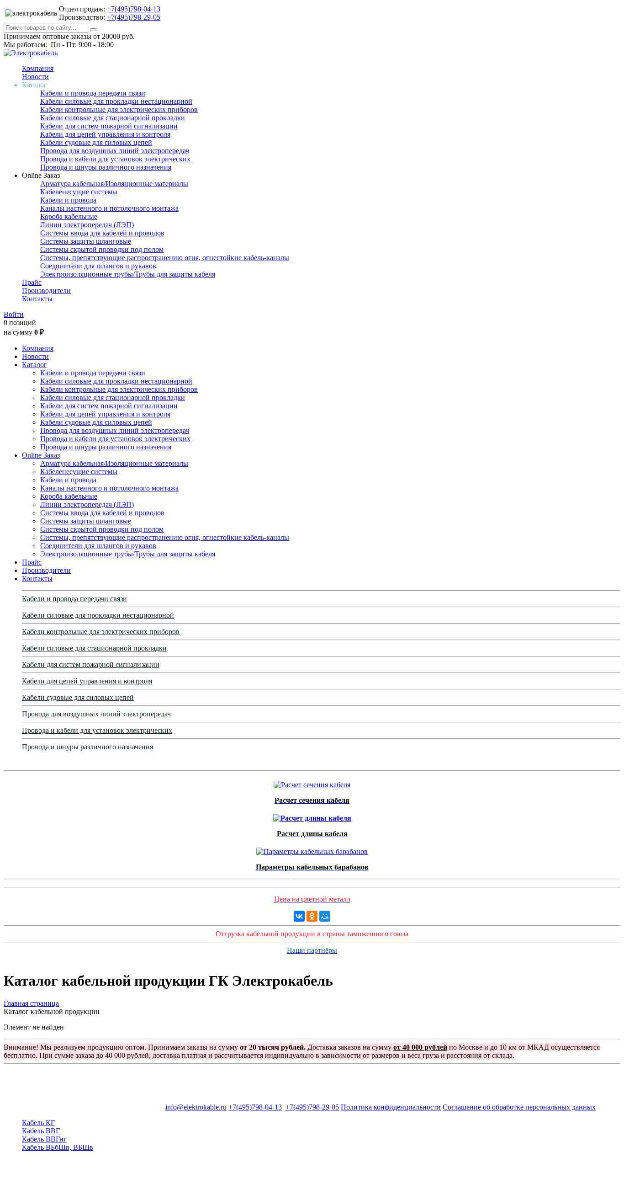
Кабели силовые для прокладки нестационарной (116, 101)
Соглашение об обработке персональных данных (519, 1107)
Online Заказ (41, 455)
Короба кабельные (68, 216)
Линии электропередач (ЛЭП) (87, 225)
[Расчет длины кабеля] (312, 816)
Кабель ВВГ (41, 1131)
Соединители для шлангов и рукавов (98, 266)
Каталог (34, 364)
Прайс (32, 282)
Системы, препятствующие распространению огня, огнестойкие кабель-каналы (164, 257)
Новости (35, 76)
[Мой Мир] (324, 916)
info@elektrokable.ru (196, 1107)
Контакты (37, 299)
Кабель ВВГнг (44, 1139)
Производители (46, 290)
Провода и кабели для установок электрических (115, 159)
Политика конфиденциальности (391, 1107)
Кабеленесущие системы (78, 192)
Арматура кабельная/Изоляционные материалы (114, 183)
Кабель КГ (38, 1122)
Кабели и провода (68, 200)
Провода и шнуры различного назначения (105, 167)
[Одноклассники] (312, 916)
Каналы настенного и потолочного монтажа (109, 208)
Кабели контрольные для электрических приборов (119, 109)
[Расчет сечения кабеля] (312, 782)
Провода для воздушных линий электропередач (114, 151)
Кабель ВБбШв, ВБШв (57, 1147)
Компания (37, 68)
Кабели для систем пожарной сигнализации (109, 126)
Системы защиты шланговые (85, 241)
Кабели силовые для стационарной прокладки (112, 118)
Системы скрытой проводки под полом (102, 249)
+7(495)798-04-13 (133, 9)
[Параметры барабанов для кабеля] (312, 849)
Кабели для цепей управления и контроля (105, 134)
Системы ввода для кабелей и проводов (102, 233)
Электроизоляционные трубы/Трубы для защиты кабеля (127, 274)
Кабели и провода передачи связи (92, 93)
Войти (14, 314)
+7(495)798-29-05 (133, 17)
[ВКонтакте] (299, 916)
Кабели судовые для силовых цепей (96, 142)
